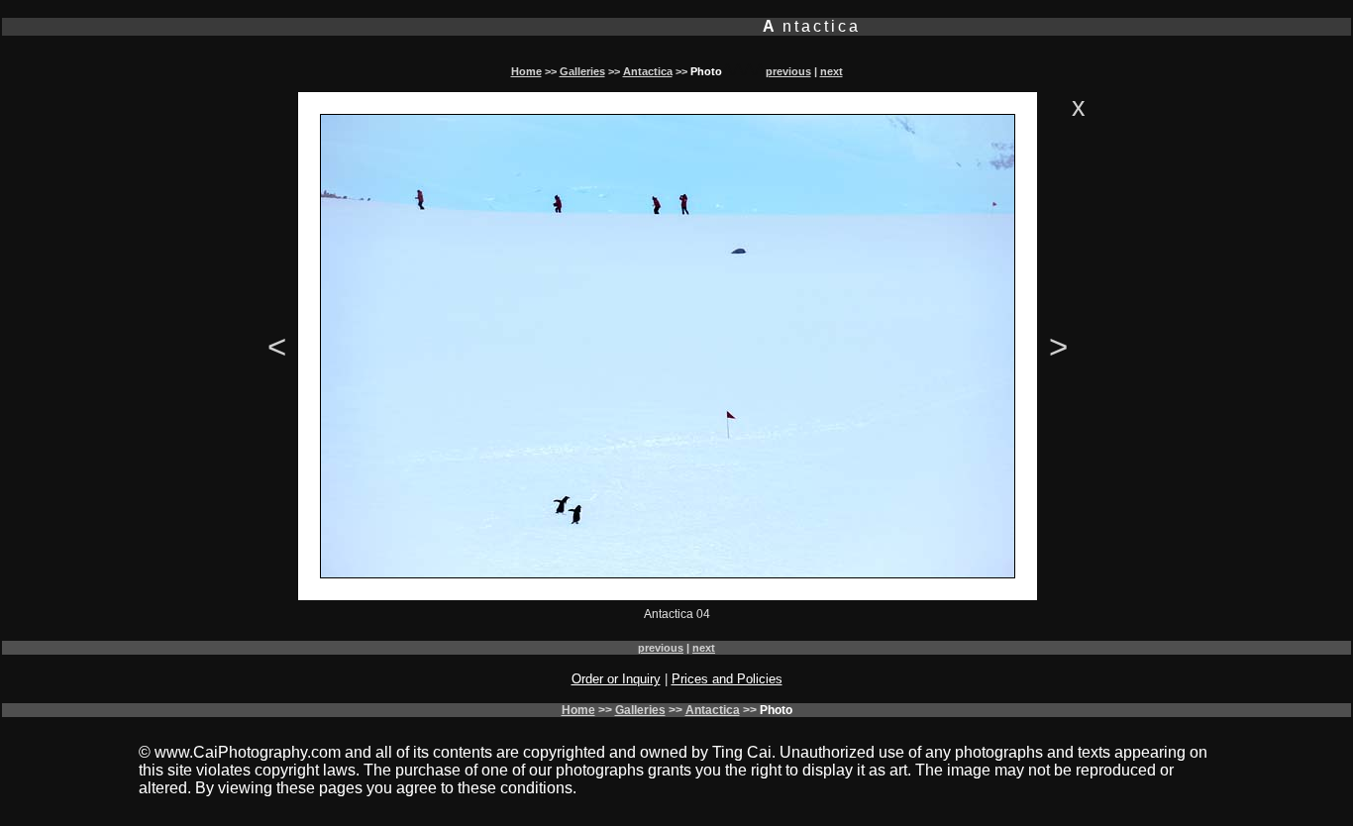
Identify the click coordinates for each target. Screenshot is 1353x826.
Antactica (648, 71)
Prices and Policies (727, 678)
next (831, 71)
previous (788, 71)
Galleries (582, 71)
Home (526, 71)
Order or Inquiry (616, 678)
